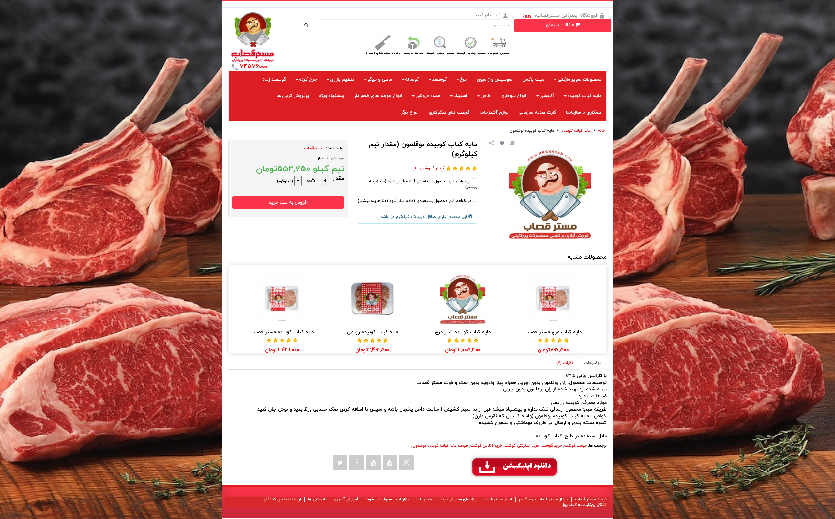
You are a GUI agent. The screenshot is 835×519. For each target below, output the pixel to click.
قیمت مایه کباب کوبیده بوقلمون (440, 445)
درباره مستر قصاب (591, 499)
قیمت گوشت (575, 445)
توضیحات (592, 363)
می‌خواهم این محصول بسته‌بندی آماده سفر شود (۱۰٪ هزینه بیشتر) (415, 201)
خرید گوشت (552, 445)
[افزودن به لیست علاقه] (501, 142)
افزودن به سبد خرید (288, 202)
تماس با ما (424, 499)
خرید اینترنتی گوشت (522, 445)
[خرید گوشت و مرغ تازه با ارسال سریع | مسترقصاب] (252, 37)
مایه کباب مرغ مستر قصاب (553, 332)
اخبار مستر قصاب (497, 499)
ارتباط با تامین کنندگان (282, 499)
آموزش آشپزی (346, 499)
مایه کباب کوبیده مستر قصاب (282, 332)
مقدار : (336, 179)
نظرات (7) (564, 363)
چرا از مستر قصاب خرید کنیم (543, 499)
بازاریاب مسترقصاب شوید (387, 499)
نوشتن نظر (422, 168)
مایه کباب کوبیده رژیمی (372, 332)
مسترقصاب (313, 148)
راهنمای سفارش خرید (458, 499)
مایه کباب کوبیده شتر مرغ (463, 332)
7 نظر (440, 168)
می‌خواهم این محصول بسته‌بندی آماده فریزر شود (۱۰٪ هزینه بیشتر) (423, 184)
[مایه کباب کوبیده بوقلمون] (550, 193)
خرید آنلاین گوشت (486, 445)
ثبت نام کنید (488, 15)
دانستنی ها (317, 499)
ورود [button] (527, 15)
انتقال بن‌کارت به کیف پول (583, 505)
